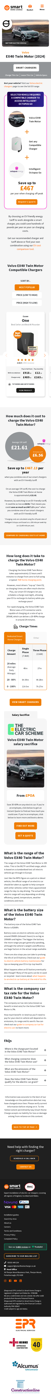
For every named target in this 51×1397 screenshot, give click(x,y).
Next (44, 355)
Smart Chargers (26, 67)
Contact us (25, 1167)
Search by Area (10, 1219)
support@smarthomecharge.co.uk (21, 1266)
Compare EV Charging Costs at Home (25, 535)
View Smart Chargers (25, 702)
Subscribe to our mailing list (21, 1256)
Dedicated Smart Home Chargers (15, 638)
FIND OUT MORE (26, 825)
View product (25, 390)
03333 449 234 (13, 1262)
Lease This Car (27, 75)
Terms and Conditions (13, 1231)
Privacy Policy (9, 1235)
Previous (6, 355)
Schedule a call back (24, 1158)
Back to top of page (24, 1127)
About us (7, 1223)
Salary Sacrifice (21, 714)
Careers (7, 1227)
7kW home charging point (29, 579)
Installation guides (11, 1215)
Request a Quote (27, 202)
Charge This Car (12, 75)
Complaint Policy (11, 1239)
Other (36, 637)
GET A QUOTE (25, 835)
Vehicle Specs (41, 75)
